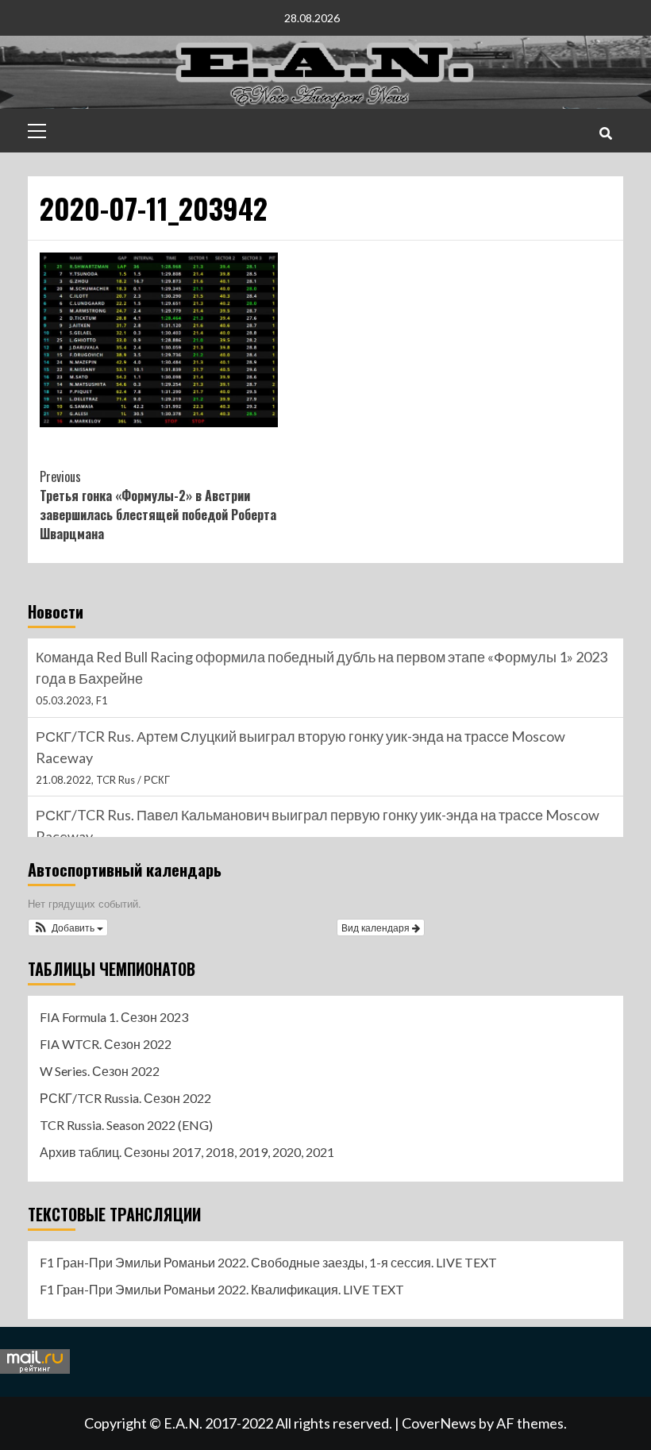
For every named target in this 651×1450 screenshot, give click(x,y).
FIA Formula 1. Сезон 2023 (114, 1016)
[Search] (605, 133)
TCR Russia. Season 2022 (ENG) (126, 1124)
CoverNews (439, 1423)
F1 (102, 700)
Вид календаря (376, 927)
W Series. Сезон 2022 (100, 1070)
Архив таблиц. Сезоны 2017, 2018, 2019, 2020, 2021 (187, 1151)
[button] (68, 927)
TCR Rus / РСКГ (133, 779)
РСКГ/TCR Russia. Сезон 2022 (125, 1097)
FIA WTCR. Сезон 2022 (105, 1043)
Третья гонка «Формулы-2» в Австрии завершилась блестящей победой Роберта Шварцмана (158, 505)
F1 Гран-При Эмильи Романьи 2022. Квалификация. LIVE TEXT (222, 1289)
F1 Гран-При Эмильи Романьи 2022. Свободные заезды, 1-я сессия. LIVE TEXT (268, 1262)
